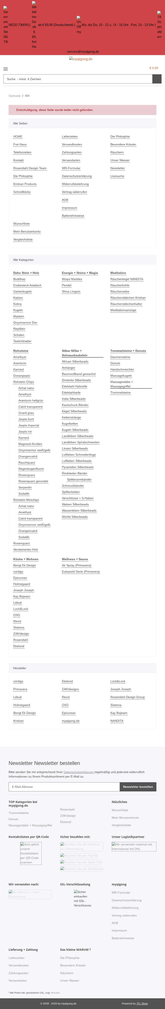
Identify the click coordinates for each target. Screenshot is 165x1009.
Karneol (18, 369)
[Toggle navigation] (5, 67)
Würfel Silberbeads (75, 516)
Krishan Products (25, 184)
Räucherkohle (119, 285)
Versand (55, 992)
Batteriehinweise (73, 215)
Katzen (18, 297)
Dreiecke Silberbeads (76, 380)
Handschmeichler (122, 369)
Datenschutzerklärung (77, 176)
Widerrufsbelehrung (75, 184)
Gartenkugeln (22, 291)
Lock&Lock (20, 608)
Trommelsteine (120, 392)
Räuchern (117, 152)
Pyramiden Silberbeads (77, 467)
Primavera (20, 689)
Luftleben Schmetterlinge (79, 454)
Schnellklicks (22, 192)
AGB (65, 200)
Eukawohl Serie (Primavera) (81, 571)
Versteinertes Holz (25, 549)
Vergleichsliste (23, 239)
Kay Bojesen (21, 596)
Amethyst (19, 357)
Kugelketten (70, 423)
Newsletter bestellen (138, 786)
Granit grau (26, 413)
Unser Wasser (120, 160)
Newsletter (117, 168)
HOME (17, 136)
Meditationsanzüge (123, 310)
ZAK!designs (70, 689)
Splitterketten (71, 492)
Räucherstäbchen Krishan (128, 297)
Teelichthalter (22, 341)
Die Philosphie (120, 136)
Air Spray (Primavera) (76, 565)
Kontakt (18, 160)
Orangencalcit (27, 456)
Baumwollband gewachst (79, 374)
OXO (16, 615)
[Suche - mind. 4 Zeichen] (157, 79)
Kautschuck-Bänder (75, 405)
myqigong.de (70, 720)
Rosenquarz (26, 475)
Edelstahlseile (71, 392)
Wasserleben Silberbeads (79, 510)
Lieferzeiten (70, 136)
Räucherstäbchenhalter (126, 304)
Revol (17, 621)
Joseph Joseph (23, 590)
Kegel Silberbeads (74, 411)
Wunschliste (21, 223)
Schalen (18, 335)
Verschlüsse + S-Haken (77, 498)
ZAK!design (21, 633)
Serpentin (25, 487)
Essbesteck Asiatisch (27, 285)
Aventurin (19, 363)
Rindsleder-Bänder (74, 473)
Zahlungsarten (72, 152)
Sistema (18, 627)
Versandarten (71, 160)
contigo (18, 571)
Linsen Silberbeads (75, 448)
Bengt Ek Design (24, 565)
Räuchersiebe (119, 291)
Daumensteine (120, 357)
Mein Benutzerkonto (27, 231)
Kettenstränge (71, 417)
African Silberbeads (75, 361)
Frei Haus (20, 144)
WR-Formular (71, 168)
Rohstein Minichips (26, 500)
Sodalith (23, 493)
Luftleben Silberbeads (77, 461)
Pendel (66, 285)
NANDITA (116, 720)
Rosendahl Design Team (30, 168)
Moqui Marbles (72, 279)
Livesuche (117, 176)
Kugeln (18, 310)
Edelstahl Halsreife (74, 386)
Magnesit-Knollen (30, 444)
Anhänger (68, 367)
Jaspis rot (25, 431)
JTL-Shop (142, 1003)
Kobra (17, 304)
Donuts (115, 363)
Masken (18, 316)
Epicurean (20, 577)
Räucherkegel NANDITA (126, 279)
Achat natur (26, 388)
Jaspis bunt (26, 419)
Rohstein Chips (23, 382)
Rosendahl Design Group (127, 697)
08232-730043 (19, 25)
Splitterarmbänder (79, 479)
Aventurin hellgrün (30, 400)
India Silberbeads (74, 398)
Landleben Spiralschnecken (80, 442)
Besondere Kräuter (123, 144)
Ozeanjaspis (21, 375)
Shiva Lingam (71, 291)
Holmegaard (21, 584)
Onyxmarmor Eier (25, 322)
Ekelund (18, 646)
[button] (134, 68)
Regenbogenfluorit (31, 468)
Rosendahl (20, 640)
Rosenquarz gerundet (33, 481)
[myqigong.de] (80, 59)
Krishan (18, 720)
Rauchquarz (26, 462)
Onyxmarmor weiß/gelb (34, 450)
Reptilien (19, 328)
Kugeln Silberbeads (75, 429)
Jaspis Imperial (28, 425)
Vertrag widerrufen (74, 192)
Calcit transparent (30, 406)
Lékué (17, 602)
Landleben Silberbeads (77, 436)
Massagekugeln (121, 375)
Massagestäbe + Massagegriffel (121, 384)
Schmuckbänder (73, 485)
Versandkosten (72, 144)
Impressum (69, 207)
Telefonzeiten (22, 152)
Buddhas (19, 279)
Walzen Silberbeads (75, 504)
